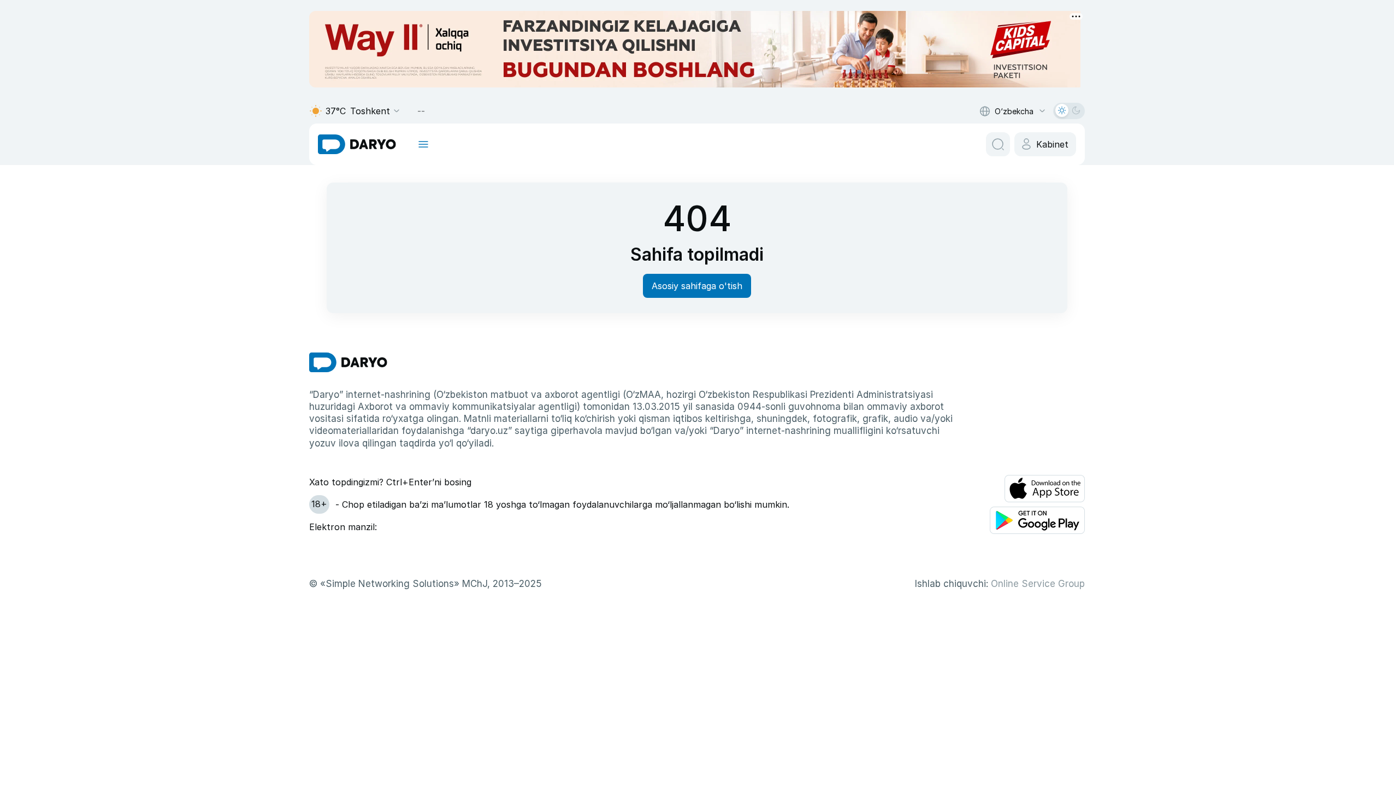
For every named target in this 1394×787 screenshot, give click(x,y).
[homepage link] (357, 144)
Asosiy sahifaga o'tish (697, 285)
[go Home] (348, 362)
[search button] (998, 144)
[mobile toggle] (423, 144)
